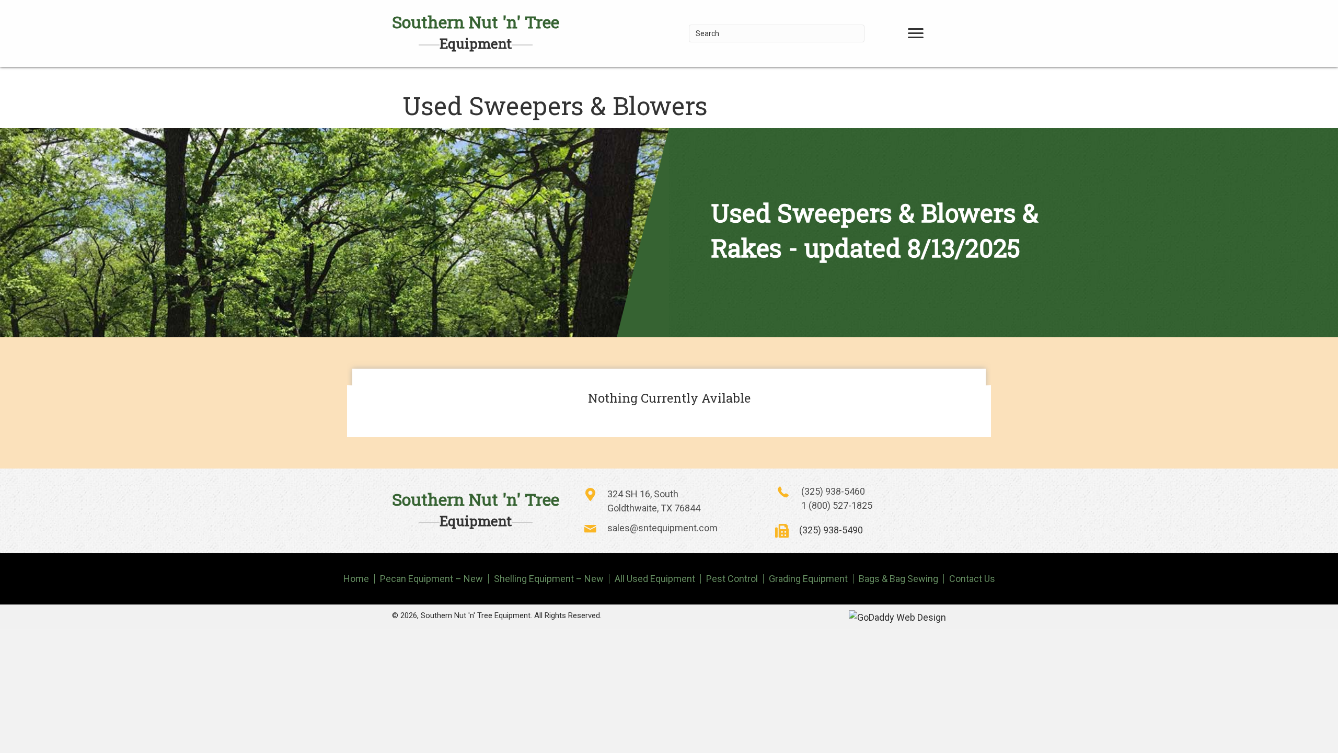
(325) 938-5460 (833, 491)
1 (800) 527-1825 (836, 505)
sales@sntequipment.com (662, 527)
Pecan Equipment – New (431, 579)
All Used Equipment (655, 579)
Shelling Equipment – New (549, 579)
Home (356, 579)
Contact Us (972, 579)
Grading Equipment (808, 579)
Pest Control (732, 579)
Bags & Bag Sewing (898, 579)
